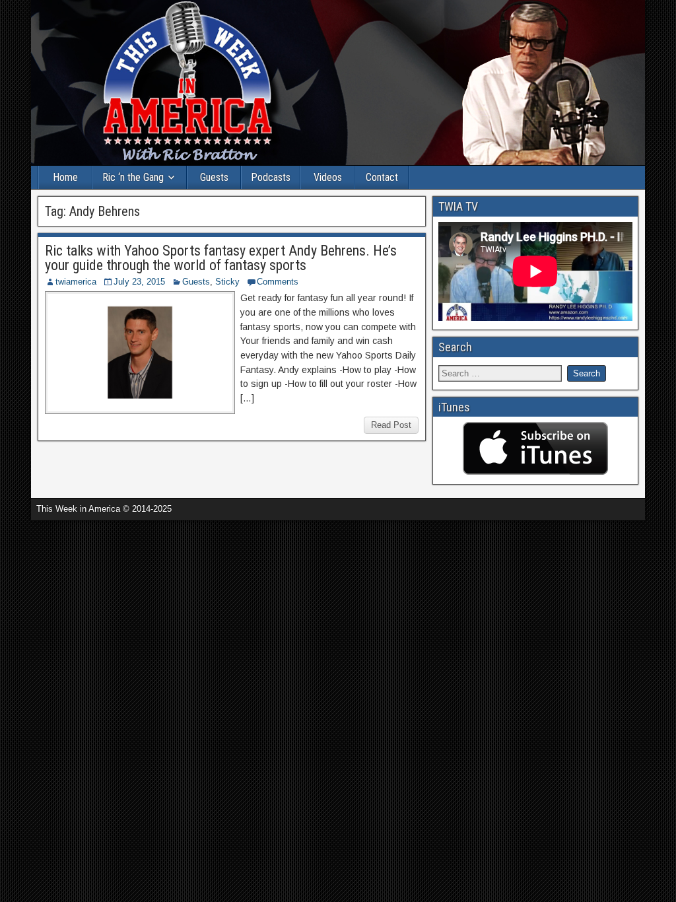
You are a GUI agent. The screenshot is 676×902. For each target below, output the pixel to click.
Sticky (227, 282)
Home (65, 177)
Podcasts (270, 177)
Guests (214, 177)
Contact (382, 177)
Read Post (391, 425)
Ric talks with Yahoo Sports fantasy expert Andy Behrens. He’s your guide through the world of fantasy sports (221, 257)
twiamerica (75, 282)
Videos (328, 177)
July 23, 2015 (139, 282)
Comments (277, 282)
